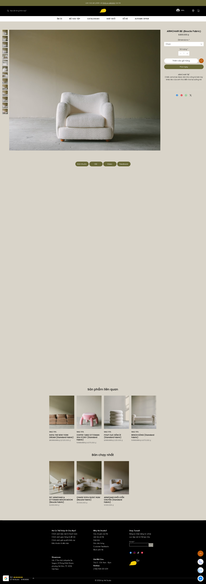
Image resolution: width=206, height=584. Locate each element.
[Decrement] (180, 53)
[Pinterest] (142, 549)
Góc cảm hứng (98, 540)
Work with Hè (98, 547)
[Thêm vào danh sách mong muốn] (201, 60)
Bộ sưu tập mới (107, 3)
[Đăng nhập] (176, 10)
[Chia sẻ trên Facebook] (177, 97)
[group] (102, 421)
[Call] (200, 562)
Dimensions (184, 40)
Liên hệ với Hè (98, 534)
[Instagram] (134, 549)
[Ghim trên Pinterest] (181, 97)
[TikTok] (138, 549)
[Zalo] (200, 570)
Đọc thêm (184, 82)
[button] (198, 11)
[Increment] (187, 53)
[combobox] (184, 44)
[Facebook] (130, 549)
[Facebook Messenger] (200, 578)
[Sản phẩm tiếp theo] (159, 412)
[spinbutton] (184, 53)
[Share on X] (190, 97)
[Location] (193, 10)
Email (131, 538)
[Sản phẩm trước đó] (45, 412)
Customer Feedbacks (101, 544)
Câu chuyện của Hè (100, 531)
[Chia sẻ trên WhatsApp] (186, 97)
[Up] (200, 553)
